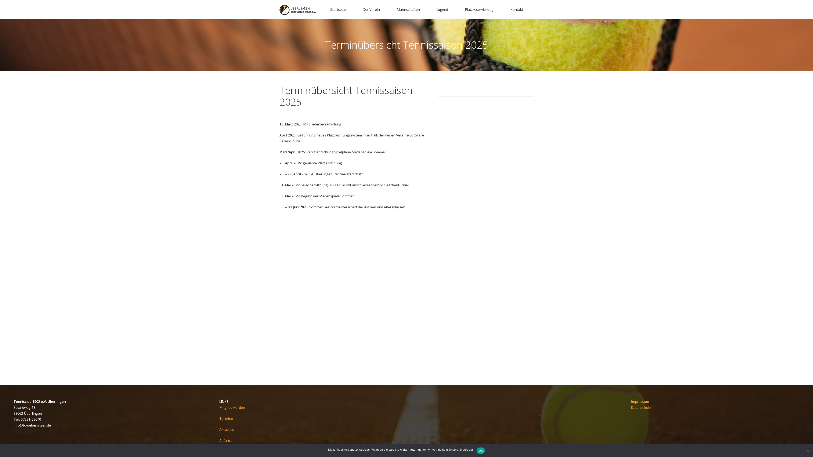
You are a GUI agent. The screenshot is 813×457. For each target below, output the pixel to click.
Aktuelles (226, 429)
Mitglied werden (232, 407)
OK (481, 450)
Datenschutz (641, 407)
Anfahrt (225, 440)
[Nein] (808, 451)
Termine (226, 418)
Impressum (640, 401)
